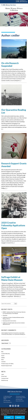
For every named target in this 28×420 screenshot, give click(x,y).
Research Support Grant (6, 365)
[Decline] (26, 413)
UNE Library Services (9, 5)
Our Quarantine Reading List (19, 334)
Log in (2, 374)
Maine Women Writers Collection (14, 9)
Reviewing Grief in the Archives (9, 320)
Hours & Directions (8, 402)
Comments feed (4, 378)
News (2, 359)
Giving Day (5, 315)
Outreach (3, 361)
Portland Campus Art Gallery (7, 363)
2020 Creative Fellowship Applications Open (13, 225)
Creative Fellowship (5, 353)
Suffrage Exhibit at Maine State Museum (12, 278)
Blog (2, 351)
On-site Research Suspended (10, 64)
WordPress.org (4, 380)
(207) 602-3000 (7, 400)
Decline (19, 417)
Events (2, 355)
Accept (8, 417)
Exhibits (3, 357)
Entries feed (4, 376)
